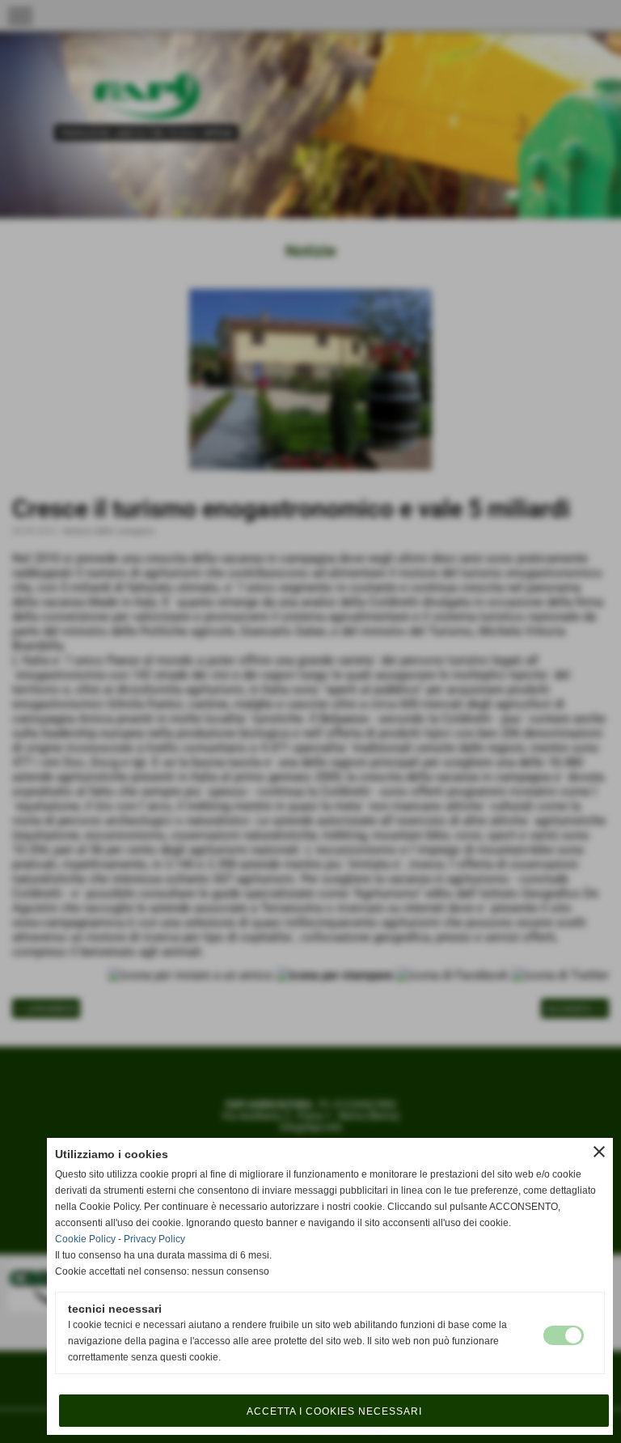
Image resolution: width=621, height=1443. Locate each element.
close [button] (599, 1151)
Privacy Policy (154, 1239)
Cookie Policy (85, 1239)
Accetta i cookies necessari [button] (334, 1411)
